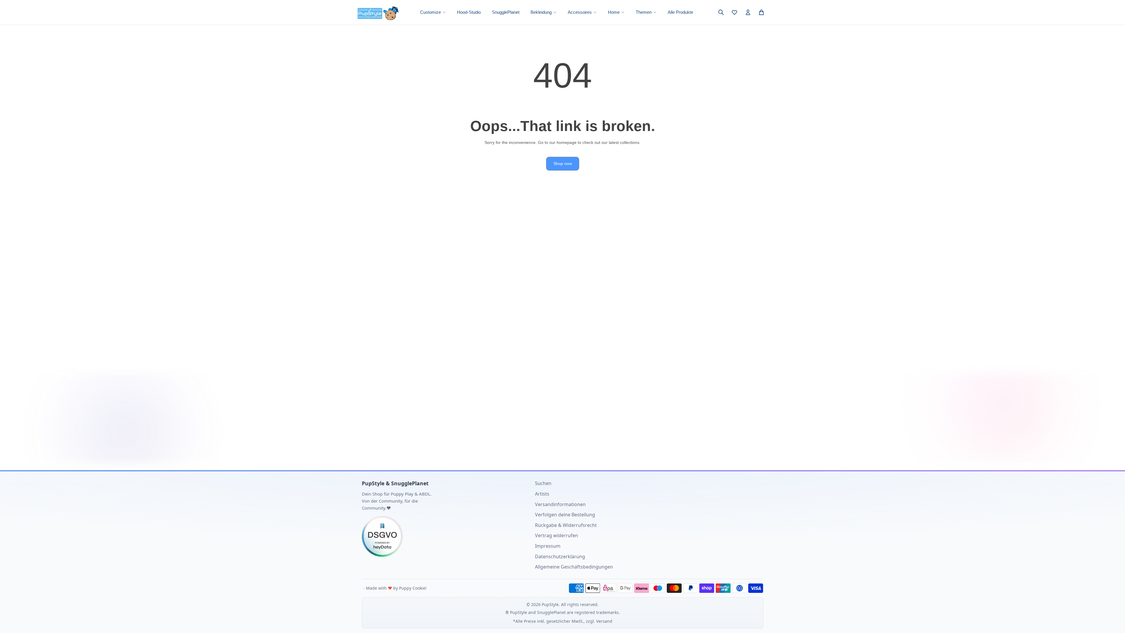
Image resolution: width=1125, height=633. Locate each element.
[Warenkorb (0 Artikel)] (761, 12)
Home (614, 12)
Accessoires (580, 12)
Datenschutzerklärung (560, 556)
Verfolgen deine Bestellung (565, 514)
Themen (644, 12)
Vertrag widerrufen (556, 535)
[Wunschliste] (734, 12)
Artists (542, 494)
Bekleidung (541, 12)
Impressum (547, 546)
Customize (430, 12)
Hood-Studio (469, 12)
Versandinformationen (560, 504)
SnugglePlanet (505, 12)
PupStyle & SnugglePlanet (395, 483)
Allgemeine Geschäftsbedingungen (574, 567)
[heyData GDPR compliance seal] (444, 536)
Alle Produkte (680, 12)
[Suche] (721, 12)
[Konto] (748, 12)
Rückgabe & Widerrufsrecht (566, 525)
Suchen (543, 483)
